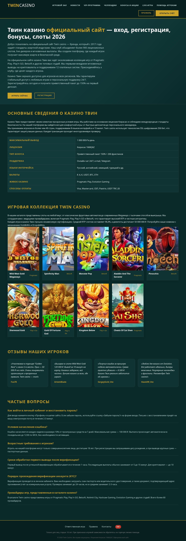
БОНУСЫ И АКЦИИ (129, 5)
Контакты (106, 526)
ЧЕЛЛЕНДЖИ (110, 5)
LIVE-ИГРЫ (147, 5)
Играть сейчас (20, 95)
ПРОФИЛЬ (146, 13)
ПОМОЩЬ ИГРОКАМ (167, 5)
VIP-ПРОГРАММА (92, 5)
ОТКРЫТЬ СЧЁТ (167, 13)
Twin (21, 5)
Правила (93, 526)
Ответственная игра (75, 526)
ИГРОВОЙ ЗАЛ (59, 5)
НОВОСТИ (75, 5)
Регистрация (44, 95)
